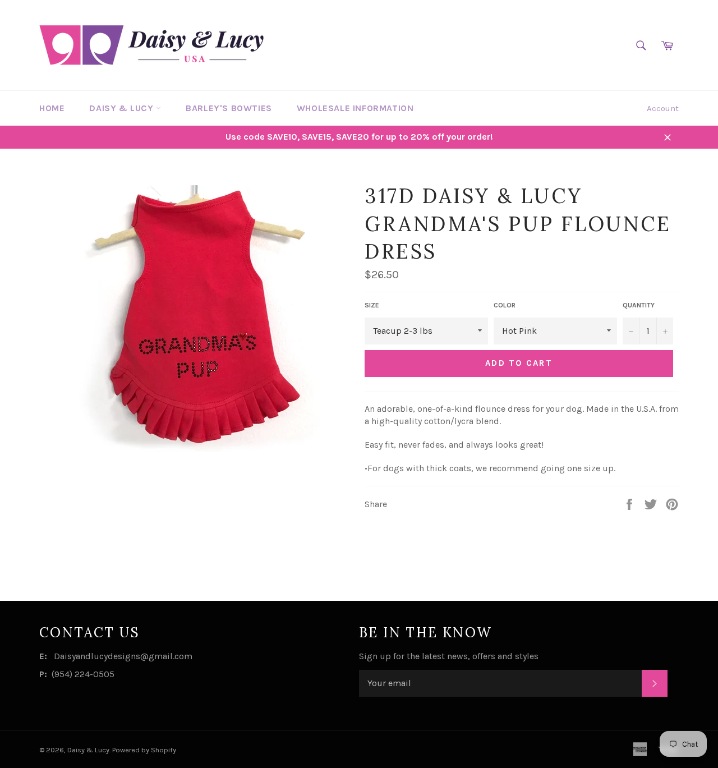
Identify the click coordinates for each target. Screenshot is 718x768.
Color (505, 305)
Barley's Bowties (229, 108)
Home (52, 108)
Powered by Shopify (144, 750)
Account (663, 108)
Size (372, 305)
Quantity (639, 305)
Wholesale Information (355, 108)
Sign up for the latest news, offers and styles (448, 656)
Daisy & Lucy (122, 108)
